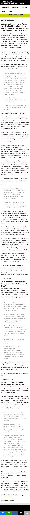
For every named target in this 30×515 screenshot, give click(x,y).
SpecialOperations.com (12, 2)
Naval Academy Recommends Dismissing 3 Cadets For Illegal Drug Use (14, 284)
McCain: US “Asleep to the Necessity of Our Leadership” (13, 383)
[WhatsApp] (9, 513)
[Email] (27, 513)
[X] (21, 513)
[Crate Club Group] (15, 508)
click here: (8, 496)
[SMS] (3, 513)
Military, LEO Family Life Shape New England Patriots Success (14, 25)
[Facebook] (15, 513)
